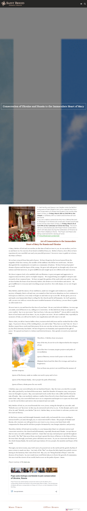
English (70, 509)
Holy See (27, 462)
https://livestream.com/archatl (49, 236)
